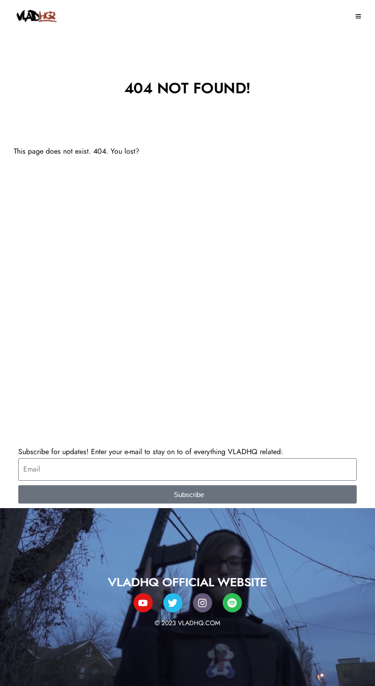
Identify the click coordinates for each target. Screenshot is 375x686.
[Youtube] (143, 602)
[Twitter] (172, 602)
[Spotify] (232, 602)
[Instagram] (202, 602)
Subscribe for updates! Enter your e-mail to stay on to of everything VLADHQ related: (150, 452)
